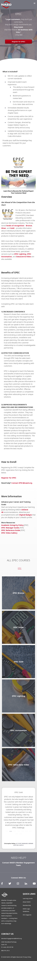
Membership (27, 905)
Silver (3, 228)
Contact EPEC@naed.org (21, 483)
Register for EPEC (8, 478)
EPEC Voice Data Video (18, 764)
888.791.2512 (5, 950)
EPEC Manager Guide (10, 528)
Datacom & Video (23, 256)
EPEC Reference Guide (10, 530)
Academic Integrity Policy (12, 525)
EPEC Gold (18, 661)
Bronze (29, 225)
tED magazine (27, 915)
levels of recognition (15, 225)
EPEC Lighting (20, 254)
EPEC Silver (18, 627)
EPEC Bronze (18, 593)
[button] (34, 3)
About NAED (26, 902)
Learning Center (28, 898)
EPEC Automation (18, 730)
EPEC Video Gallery (9, 533)
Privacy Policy (27, 957)
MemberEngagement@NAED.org (11, 938)
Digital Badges (25, 515)
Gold (12, 228)
